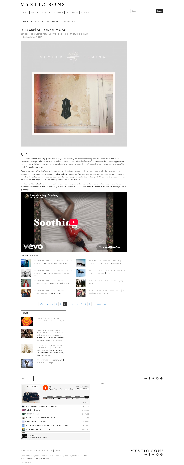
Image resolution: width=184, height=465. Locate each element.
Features (57, 12)
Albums (72, 21)
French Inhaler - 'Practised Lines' (104, 291)
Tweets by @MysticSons (102, 384)
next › (99, 304)
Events (75, 12)
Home (25, 12)
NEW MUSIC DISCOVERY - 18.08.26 (49, 271)
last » (105, 304)
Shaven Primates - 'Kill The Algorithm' (107, 271)
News (34, 12)
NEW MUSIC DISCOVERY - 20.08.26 (49, 261)
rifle (29, 462)
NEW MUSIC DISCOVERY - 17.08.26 (49, 281)
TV (67, 12)
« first (41, 304)
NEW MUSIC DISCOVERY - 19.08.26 (104, 261)
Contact (85, 12)
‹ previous (50, 304)
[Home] (42, 4)
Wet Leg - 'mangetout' (51, 360)
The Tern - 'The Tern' (98, 281)
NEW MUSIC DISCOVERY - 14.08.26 (49, 291)
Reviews (45, 12)
